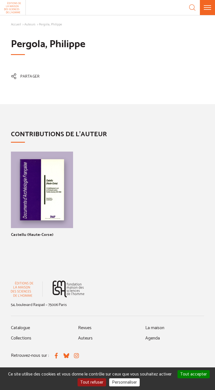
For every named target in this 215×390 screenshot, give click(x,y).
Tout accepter (193, 374)
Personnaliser (124, 382)
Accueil (16, 24)
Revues (85, 328)
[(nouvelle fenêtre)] (68, 289)
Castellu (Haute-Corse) (32, 235)
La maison (154, 328)
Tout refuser (91, 382)
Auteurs (30, 24)
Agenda (152, 338)
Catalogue (20, 328)
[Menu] (207, 7)
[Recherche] (192, 7)
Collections (21, 338)
